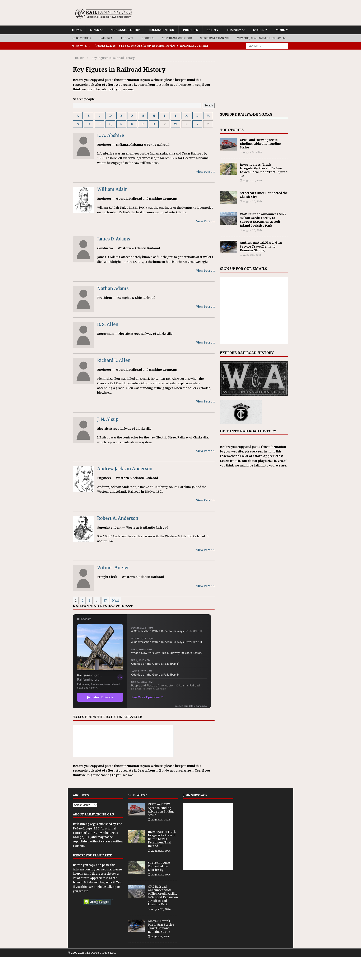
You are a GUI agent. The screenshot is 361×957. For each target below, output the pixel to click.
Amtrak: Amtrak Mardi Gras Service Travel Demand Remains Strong (261, 246)
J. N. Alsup (107, 419)
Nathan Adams (112, 288)
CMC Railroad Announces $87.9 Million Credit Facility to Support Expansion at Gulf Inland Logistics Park (263, 219)
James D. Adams (113, 238)
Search (208, 105)
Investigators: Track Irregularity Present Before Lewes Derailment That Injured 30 (263, 170)
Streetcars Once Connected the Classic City (159, 866)
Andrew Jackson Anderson (125, 468)
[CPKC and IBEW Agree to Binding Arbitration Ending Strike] (228, 144)
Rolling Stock (161, 30)
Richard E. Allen (114, 360)
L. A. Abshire (110, 135)
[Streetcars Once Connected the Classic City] (228, 197)
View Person (205, 172)
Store (258, 30)
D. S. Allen (107, 324)
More (280, 30)
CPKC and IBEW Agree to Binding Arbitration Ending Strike (260, 143)
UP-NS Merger (81, 38)
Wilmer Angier (113, 567)
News (94, 30)
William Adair (112, 189)
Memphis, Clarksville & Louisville (261, 38)
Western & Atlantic (214, 38)
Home (76, 30)
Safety (213, 30)
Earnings (106, 38)
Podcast (127, 38)
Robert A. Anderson (117, 518)
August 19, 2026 (252, 254)
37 (105, 600)
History (234, 30)
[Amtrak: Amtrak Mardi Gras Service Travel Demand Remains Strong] (228, 247)
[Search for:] (267, 45)
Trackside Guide (125, 30)
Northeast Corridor (177, 38)
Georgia (147, 38)
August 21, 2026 (252, 152)
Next (115, 600)
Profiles (190, 30)
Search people (84, 99)
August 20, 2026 (253, 180)
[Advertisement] (254, 81)
